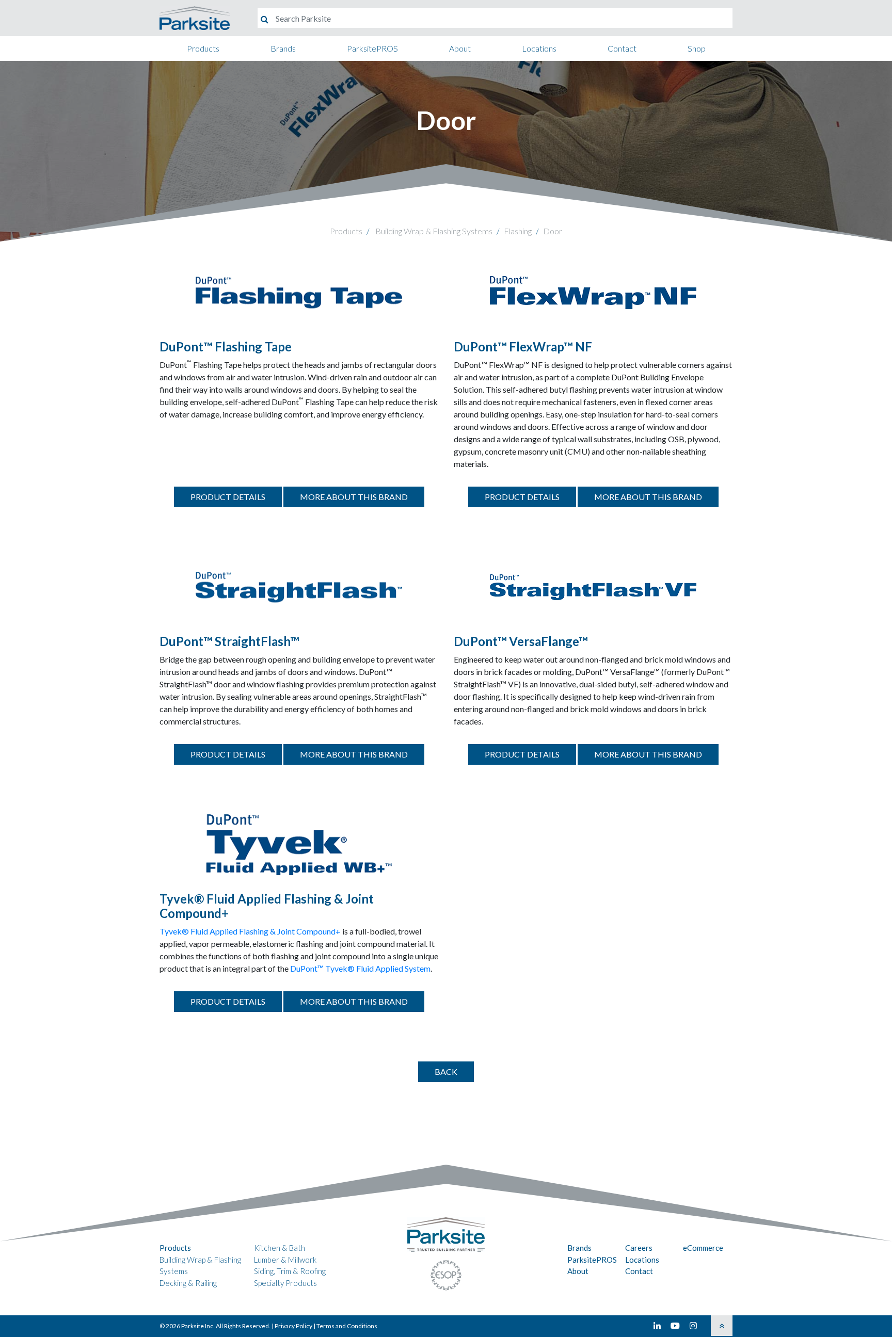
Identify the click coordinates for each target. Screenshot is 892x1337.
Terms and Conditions (346, 1326)
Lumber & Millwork (285, 1259)
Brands (283, 48)
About (460, 48)
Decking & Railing (188, 1282)
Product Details (227, 497)
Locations (539, 48)
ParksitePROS (372, 48)
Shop (697, 48)
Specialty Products (285, 1282)
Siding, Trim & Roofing (290, 1271)
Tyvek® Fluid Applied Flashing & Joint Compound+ (250, 931)
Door (552, 231)
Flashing (518, 231)
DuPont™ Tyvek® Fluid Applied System (360, 968)
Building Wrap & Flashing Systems (433, 231)
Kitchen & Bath (279, 1247)
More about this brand (354, 497)
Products (203, 48)
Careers (638, 1247)
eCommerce (703, 1247)
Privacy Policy (293, 1326)
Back (446, 1071)
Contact (622, 48)
